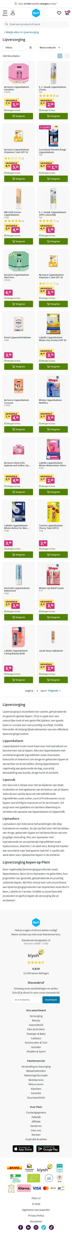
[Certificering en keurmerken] (34, 1178)
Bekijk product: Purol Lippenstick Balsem (18, 341)
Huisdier (36, 1047)
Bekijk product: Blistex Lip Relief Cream (53, 592)
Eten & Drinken (36, 1029)
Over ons (36, 1130)
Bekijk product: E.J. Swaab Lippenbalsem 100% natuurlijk (53, 216)
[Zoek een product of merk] (6, 24)
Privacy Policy (36, 1215)
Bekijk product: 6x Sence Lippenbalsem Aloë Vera (18, 279)
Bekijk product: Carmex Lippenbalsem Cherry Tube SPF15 (53, 529)
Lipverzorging (31, 32)
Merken (36, 1134)
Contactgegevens (36, 1112)
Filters (9, 47)
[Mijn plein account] (13, 13)
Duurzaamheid (36, 1097)
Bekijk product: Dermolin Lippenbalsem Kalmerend (18, 592)
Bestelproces (36, 1080)
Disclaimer (36, 1221)
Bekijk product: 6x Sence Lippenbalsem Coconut (18, 404)
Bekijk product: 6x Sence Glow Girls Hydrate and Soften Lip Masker (18, 467)
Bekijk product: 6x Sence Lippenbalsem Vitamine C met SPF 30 (18, 153)
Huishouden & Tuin (36, 1042)
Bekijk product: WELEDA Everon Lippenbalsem (18, 216)
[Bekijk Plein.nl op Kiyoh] (45, 1168)
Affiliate (36, 1121)
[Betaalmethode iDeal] (53, 1188)
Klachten (36, 1088)
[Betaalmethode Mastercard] (46, 1188)
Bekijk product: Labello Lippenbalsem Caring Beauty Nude (18, 654)
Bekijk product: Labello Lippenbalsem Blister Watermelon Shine (53, 467)
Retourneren (36, 1084)
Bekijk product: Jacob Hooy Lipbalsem (53, 654)
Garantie (36, 1093)
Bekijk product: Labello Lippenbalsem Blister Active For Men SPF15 (18, 529)
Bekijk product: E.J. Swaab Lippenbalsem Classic (53, 91)
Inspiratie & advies (36, 1139)
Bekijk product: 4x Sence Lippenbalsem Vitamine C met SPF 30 (53, 279)
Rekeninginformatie (36, 1075)
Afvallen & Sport (36, 1051)
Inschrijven (51, 999)
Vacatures (36, 1125)
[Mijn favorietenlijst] (59, 13)
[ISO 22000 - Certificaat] (49, 1178)
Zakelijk (36, 1117)
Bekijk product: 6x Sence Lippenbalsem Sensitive (18, 91)
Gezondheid (36, 1025)
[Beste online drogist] (60, 1178)
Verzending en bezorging (36, 1066)
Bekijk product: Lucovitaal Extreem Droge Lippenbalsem (53, 153)
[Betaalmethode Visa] (37, 1188)
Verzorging (36, 1016)
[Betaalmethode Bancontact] (61, 1188)
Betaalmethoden (36, 1071)
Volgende (53, 690)
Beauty (36, 1020)
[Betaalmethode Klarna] (24, 1188)
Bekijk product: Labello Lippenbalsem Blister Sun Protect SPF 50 (53, 341)
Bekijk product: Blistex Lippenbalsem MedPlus (53, 404)
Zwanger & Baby (36, 1033)
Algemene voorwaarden (36, 1209)
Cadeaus (36, 1038)
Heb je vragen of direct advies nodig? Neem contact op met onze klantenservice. (36, 932)
